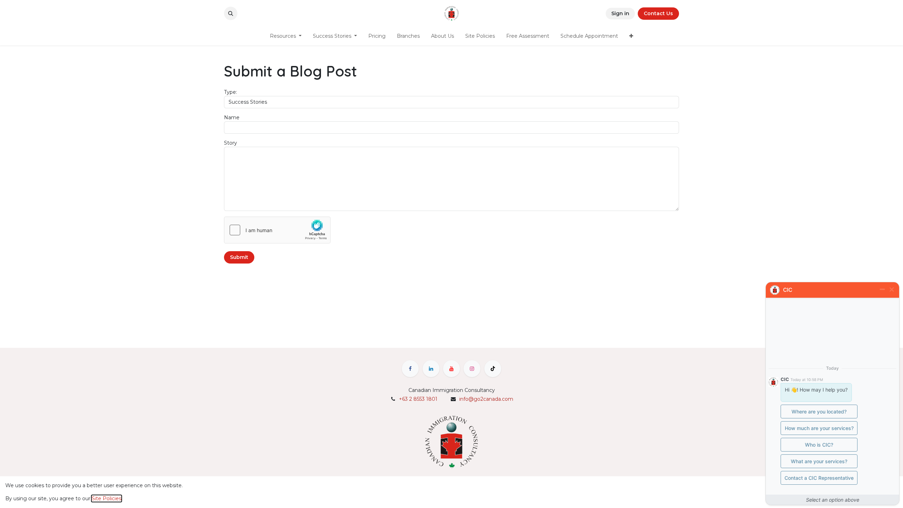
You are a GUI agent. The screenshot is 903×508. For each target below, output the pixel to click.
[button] (230, 13)
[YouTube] (451, 368)
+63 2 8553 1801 (418, 399)
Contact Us (658, 13)
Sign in (620, 13)
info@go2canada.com (486, 399)
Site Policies (106, 498)
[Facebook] (410, 368)
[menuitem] (285, 36)
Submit (239, 257)
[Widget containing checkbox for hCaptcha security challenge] (277, 230)
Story (230, 143)
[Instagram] (471, 368)
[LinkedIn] (431, 368)
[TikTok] (492, 368)
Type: (230, 92)
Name (232, 117)
